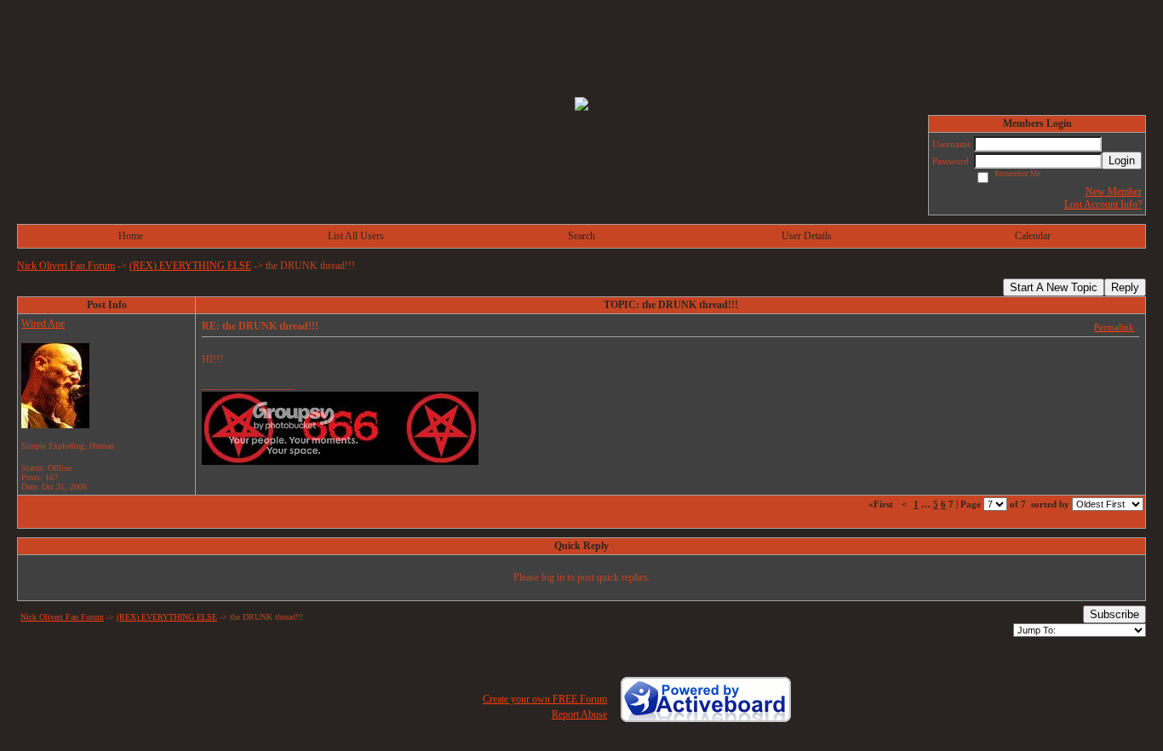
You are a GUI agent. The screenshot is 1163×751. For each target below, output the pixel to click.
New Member (1114, 192)
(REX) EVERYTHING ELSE (190, 266)
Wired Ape (43, 324)
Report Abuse (579, 714)
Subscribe (1114, 614)
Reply (1125, 287)
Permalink (1114, 327)
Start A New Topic (1053, 287)
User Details (807, 236)
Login (1122, 160)
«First (882, 504)
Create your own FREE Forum (545, 699)
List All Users (356, 236)
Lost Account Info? (1103, 204)
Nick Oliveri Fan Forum (66, 266)
